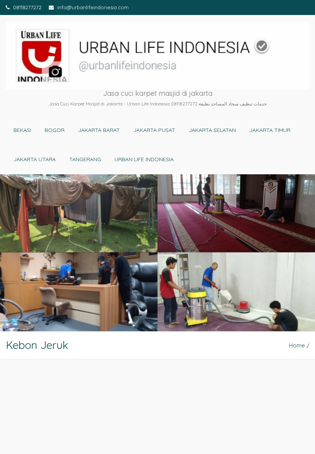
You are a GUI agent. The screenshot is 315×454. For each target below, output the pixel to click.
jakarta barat (99, 130)
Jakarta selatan (212, 130)
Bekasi (22, 130)
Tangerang (85, 159)
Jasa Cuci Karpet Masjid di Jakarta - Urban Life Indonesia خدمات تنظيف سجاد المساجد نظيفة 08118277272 (158, 104)
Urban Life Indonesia (144, 159)
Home (297, 345)
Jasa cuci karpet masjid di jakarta (157, 93)
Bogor (55, 130)
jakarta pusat (154, 130)
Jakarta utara (34, 159)
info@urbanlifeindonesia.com (92, 7)
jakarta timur (269, 130)
